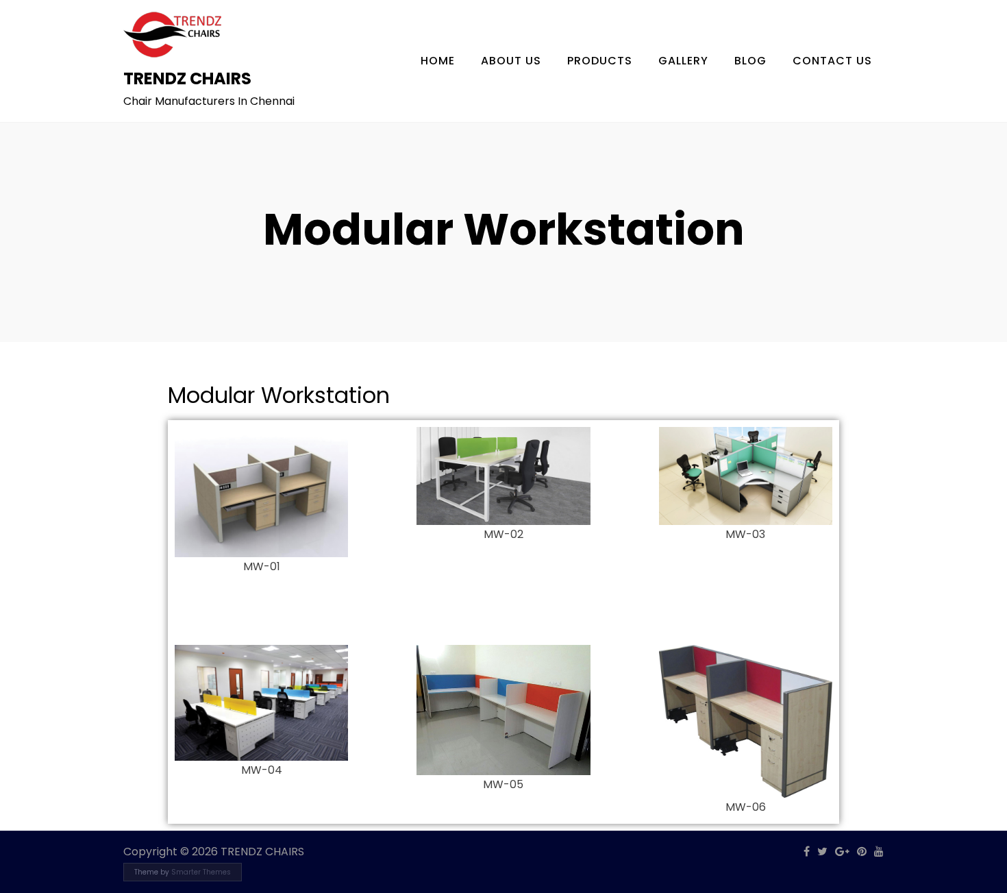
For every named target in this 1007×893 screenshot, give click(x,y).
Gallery (683, 61)
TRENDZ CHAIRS (187, 78)
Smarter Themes (201, 872)
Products (599, 61)
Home (438, 61)
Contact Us (832, 61)
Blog (750, 61)
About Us (511, 61)
